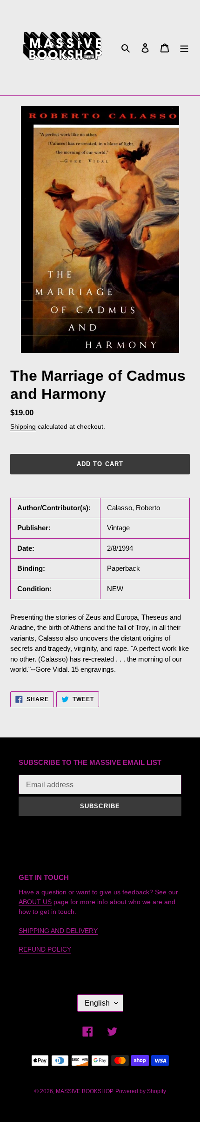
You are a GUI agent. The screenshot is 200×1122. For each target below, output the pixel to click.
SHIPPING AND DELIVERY (58, 930)
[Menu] (184, 48)
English (97, 1003)
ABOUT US (35, 902)
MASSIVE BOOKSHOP (84, 1091)
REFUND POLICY (45, 949)
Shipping (23, 426)
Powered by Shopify (140, 1091)
